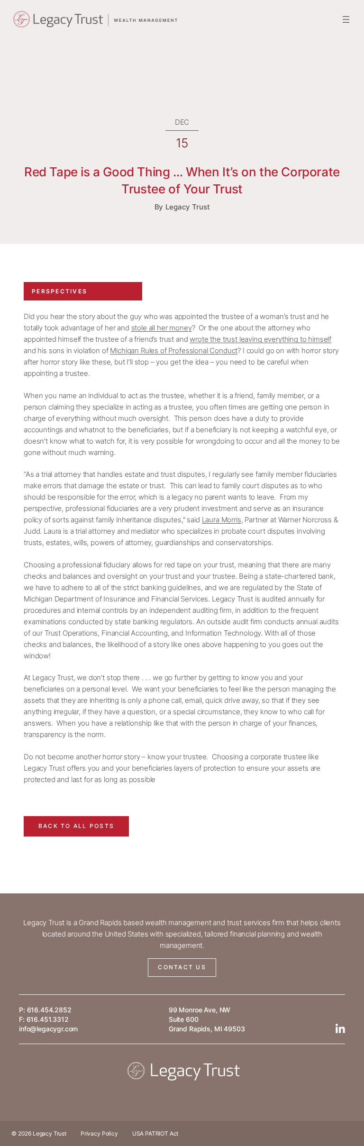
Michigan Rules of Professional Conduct (173, 350)
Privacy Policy (99, 1133)
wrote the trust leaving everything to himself (260, 339)
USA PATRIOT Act (155, 1133)
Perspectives (59, 291)
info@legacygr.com (48, 1029)
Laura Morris (221, 519)
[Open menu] (346, 19)
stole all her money (161, 327)
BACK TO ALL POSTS (76, 825)
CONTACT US (182, 967)
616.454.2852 (49, 1010)
